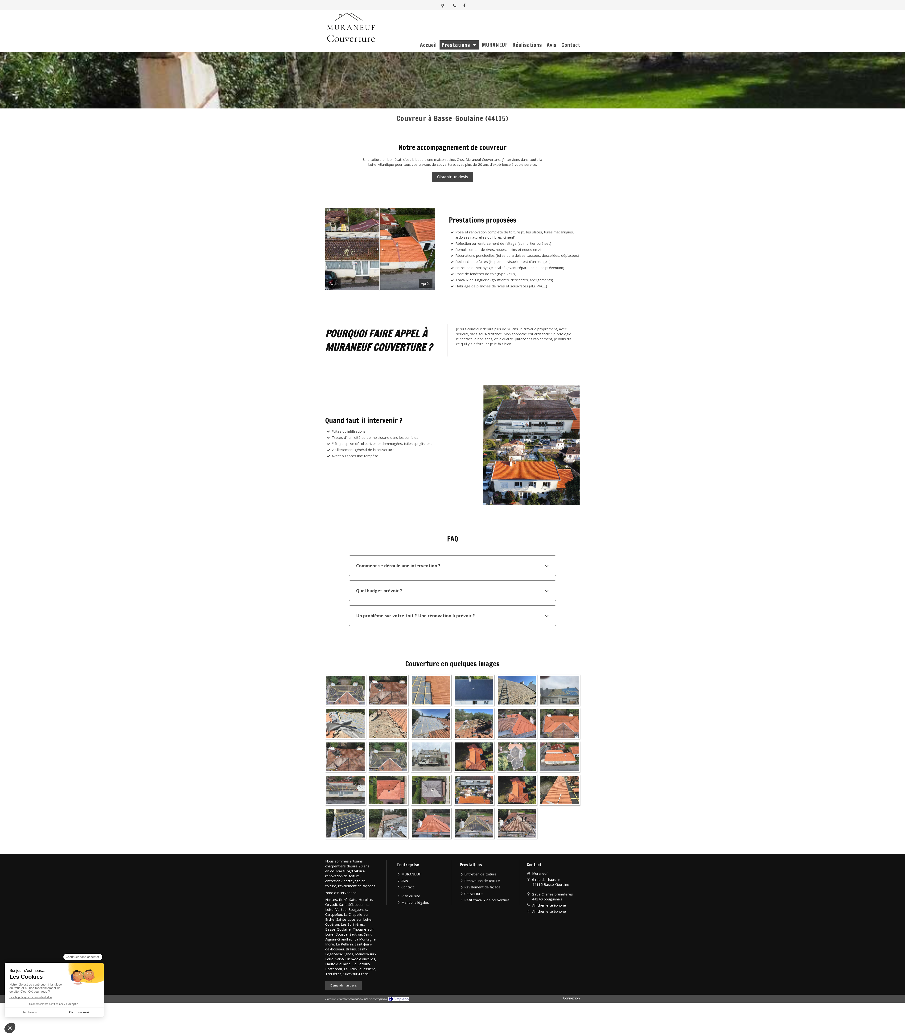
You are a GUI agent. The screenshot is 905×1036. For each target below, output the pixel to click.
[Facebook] (464, 6)
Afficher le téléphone (549, 905)
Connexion (571, 998)
